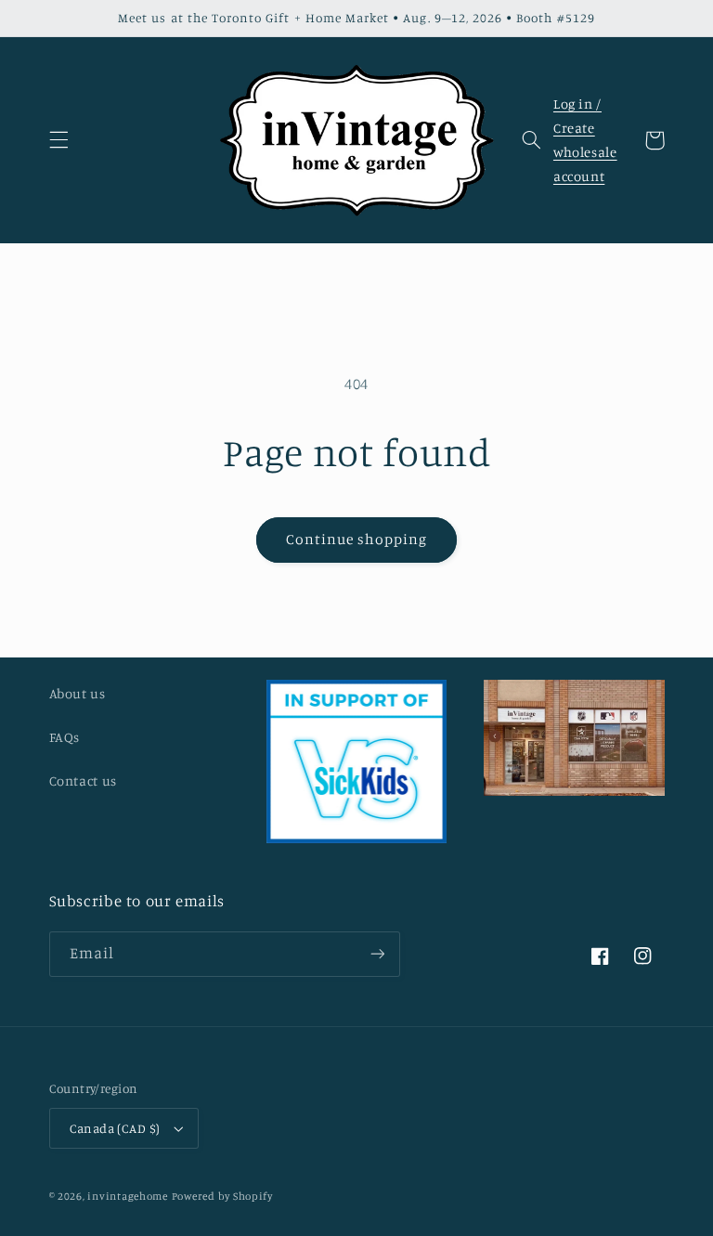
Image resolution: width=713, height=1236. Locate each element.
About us (77, 693)
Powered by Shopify (222, 1196)
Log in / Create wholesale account (585, 140)
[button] (58, 140)
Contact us (83, 780)
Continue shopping (357, 539)
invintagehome (127, 1196)
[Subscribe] (377, 954)
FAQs (65, 737)
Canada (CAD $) (115, 1128)
